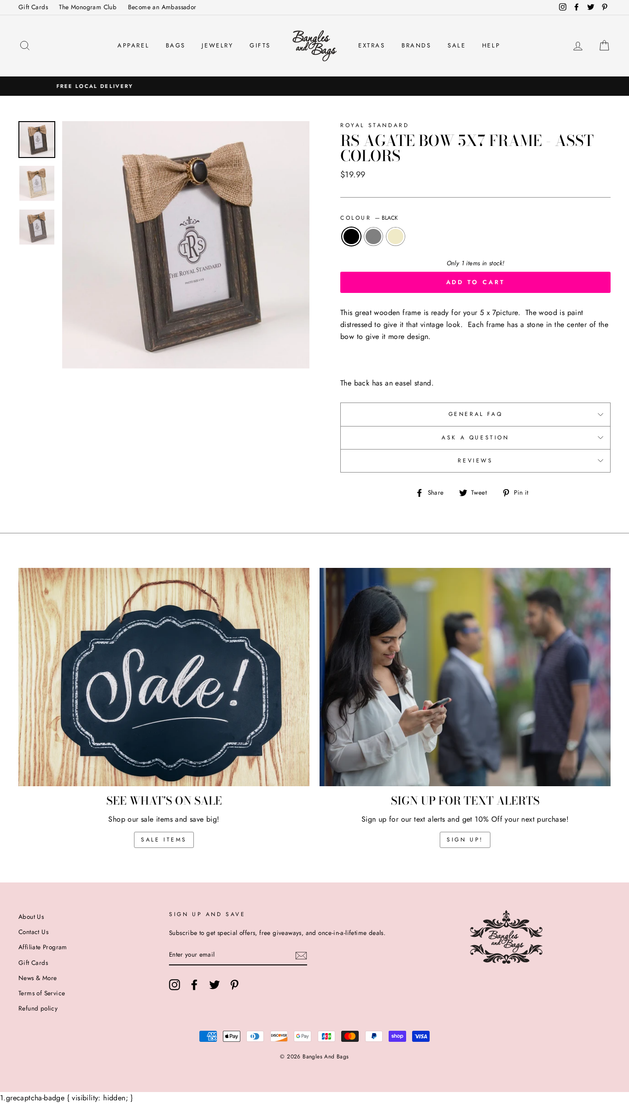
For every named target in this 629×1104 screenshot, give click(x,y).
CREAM (395, 237)
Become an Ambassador (162, 7)
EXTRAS (371, 45)
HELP (491, 45)
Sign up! (465, 839)
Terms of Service (41, 993)
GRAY (373, 237)
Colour (369, 218)
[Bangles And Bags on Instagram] (174, 984)
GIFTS (260, 45)
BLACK (351, 237)
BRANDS (416, 45)
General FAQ (475, 414)
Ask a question (475, 437)
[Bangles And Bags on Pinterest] (234, 984)
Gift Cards (33, 7)
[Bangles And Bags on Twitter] (214, 984)
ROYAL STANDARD (374, 125)
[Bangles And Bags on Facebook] (194, 984)
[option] (314, 86)
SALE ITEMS (164, 839)
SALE (457, 45)
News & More (37, 977)
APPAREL (133, 45)
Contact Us (33, 931)
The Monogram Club (87, 7)
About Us (31, 916)
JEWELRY (217, 45)
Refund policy (38, 1008)
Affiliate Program (42, 947)
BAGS (176, 45)
